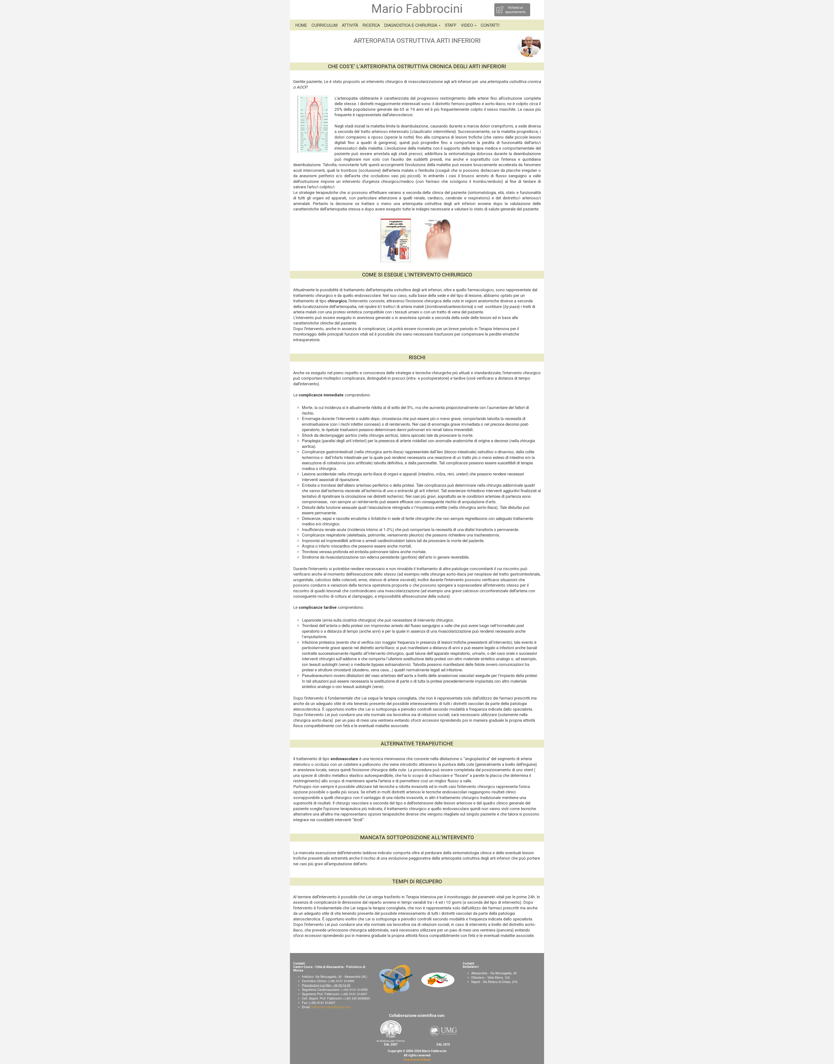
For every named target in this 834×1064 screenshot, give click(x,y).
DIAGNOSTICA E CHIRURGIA (411, 25)
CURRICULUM (324, 25)
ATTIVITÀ (350, 25)
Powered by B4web (417, 1059)
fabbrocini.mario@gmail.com (331, 1007)
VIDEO (467, 25)
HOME (301, 25)
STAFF (451, 25)
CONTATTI (490, 25)
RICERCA (371, 25)
